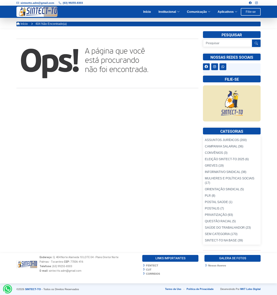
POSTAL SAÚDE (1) (218, 202)
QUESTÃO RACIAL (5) (220, 221)
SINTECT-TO (33, 289)
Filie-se (251, 11)
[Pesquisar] (256, 43)
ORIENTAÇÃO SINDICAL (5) (224, 189)
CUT (149, 269)
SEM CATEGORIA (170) (221, 234)
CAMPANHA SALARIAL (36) (224, 146)
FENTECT (152, 265)
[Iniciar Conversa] (7, 288)
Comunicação (197, 11)
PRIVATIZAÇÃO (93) (219, 214)
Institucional (167, 11)
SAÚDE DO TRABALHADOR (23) (228, 227)
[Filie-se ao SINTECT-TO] (232, 103)
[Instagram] (256, 3)
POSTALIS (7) (214, 208)
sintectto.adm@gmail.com (37, 2)
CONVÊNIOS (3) (216, 152)
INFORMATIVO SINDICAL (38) (225, 172)
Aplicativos (226, 11)
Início (147, 11)
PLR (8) (210, 195)
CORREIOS (153, 273)
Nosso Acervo (217, 265)
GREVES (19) (214, 165)
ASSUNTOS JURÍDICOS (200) (226, 140)
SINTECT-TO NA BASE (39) (224, 240)
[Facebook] (250, 3)
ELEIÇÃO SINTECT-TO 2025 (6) (227, 159)
